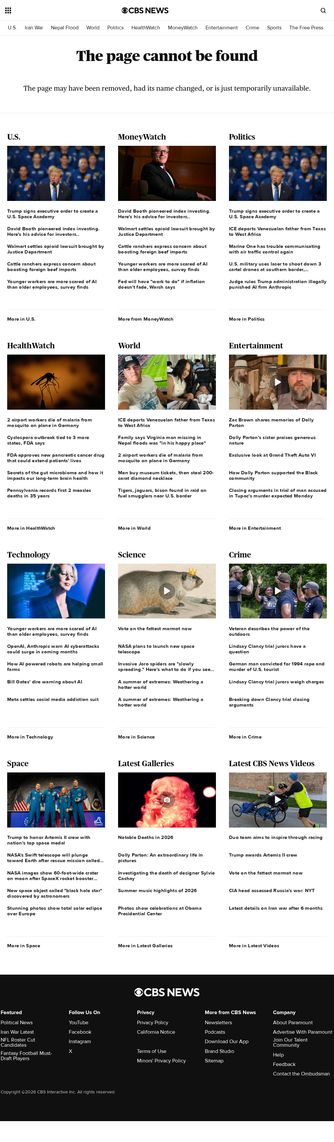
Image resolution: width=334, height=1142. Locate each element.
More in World (134, 528)
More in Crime (245, 737)
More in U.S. (21, 319)
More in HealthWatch (31, 528)
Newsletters (218, 1022)
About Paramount (293, 1022)
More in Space (23, 946)
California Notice (156, 1032)
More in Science (136, 737)
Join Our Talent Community (290, 1042)
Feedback (284, 1064)
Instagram (80, 1041)
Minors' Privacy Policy (161, 1060)
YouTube (78, 1022)
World (92, 28)
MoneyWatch (183, 28)
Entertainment (221, 28)
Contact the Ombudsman (301, 1073)
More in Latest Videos (254, 946)
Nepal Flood (65, 28)
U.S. (12, 28)
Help (278, 1055)
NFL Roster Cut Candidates (18, 1042)
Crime (252, 28)
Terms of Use (151, 1051)
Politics (115, 28)
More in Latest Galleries (145, 946)
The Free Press (306, 28)
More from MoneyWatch (146, 319)
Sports (274, 28)
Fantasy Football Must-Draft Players (26, 1056)
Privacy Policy (152, 1022)
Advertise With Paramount (302, 1032)
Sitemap (214, 1060)
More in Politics (247, 319)
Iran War (34, 28)
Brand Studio (219, 1051)
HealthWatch (145, 28)
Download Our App (227, 1041)
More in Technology (30, 737)
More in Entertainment (255, 528)
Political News (17, 1022)
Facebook (80, 1032)
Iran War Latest (17, 1032)
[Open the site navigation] (52, 10)
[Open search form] (323, 10)
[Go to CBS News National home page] (145, 10)
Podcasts (215, 1032)
